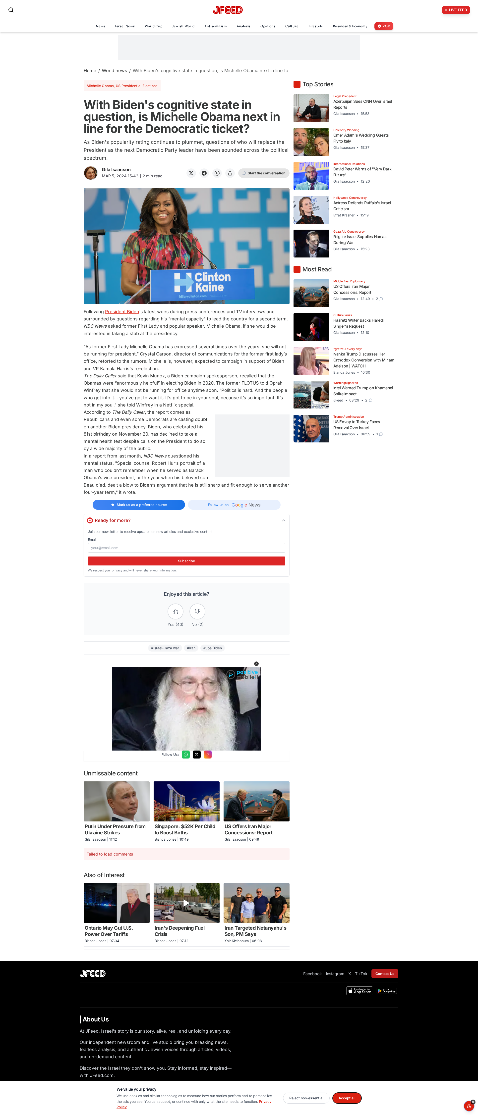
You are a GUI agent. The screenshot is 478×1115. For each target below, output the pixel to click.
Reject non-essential (306, 1098)
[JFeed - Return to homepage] (93, 973)
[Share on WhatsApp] (217, 173)
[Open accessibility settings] (469, 1106)
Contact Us (384, 973)
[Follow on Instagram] (208, 755)
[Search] (11, 10)
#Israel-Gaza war (165, 648)
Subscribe (186, 561)
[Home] (227, 10)
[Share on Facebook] (204, 173)
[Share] (230, 173)
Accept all (347, 1098)
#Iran (191, 648)
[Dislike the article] (197, 611)
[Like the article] (175, 611)
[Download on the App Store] (359, 990)
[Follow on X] (197, 755)
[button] (256, 663)
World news (114, 70)
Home (90, 70)
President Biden (122, 311)
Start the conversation (267, 173)
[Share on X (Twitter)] (191, 173)
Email (92, 539)
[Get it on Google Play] (386, 990)
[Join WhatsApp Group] (186, 755)
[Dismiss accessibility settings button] (473, 1102)
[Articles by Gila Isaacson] (91, 173)
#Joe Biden (212, 648)
